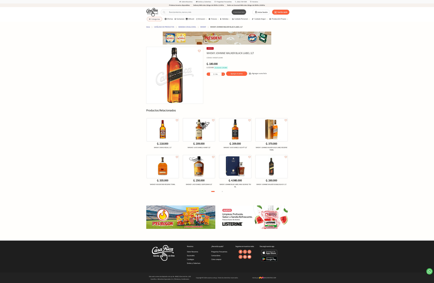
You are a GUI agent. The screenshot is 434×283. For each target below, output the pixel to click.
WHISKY (203, 27)
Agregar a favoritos (163, 117)
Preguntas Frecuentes (224, 2)
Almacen (201, 19)
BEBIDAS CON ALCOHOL (187, 27)
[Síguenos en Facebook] (240, 252)
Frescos (214, 19)
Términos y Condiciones (181, 279)
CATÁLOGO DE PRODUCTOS (164, 27)
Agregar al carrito (237, 74)
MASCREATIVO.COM (270, 278)
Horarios (255, 2)
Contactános (215, 255)
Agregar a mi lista (174, 48)
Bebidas (225, 19)
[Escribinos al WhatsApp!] (429, 271)
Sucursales (191, 255)
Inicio (148, 27)
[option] (174, 75)
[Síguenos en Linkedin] (245, 257)
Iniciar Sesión (262, 12)
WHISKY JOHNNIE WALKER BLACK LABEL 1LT (226, 27)
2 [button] (222, 191)
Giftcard (191, 19)
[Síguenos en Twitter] (245, 252)
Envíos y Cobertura (204, 2)
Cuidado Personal (241, 19)
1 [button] (212, 191)
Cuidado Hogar (260, 19)
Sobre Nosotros (187, 2)
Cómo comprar (216, 259)
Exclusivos (180, 19)
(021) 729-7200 (242, 2)
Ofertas (170, 19)
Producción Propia (279, 19)
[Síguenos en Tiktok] (240, 257)
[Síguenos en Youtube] (249, 257)
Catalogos (190, 259)
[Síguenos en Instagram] (249, 252)
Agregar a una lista (259, 73)
